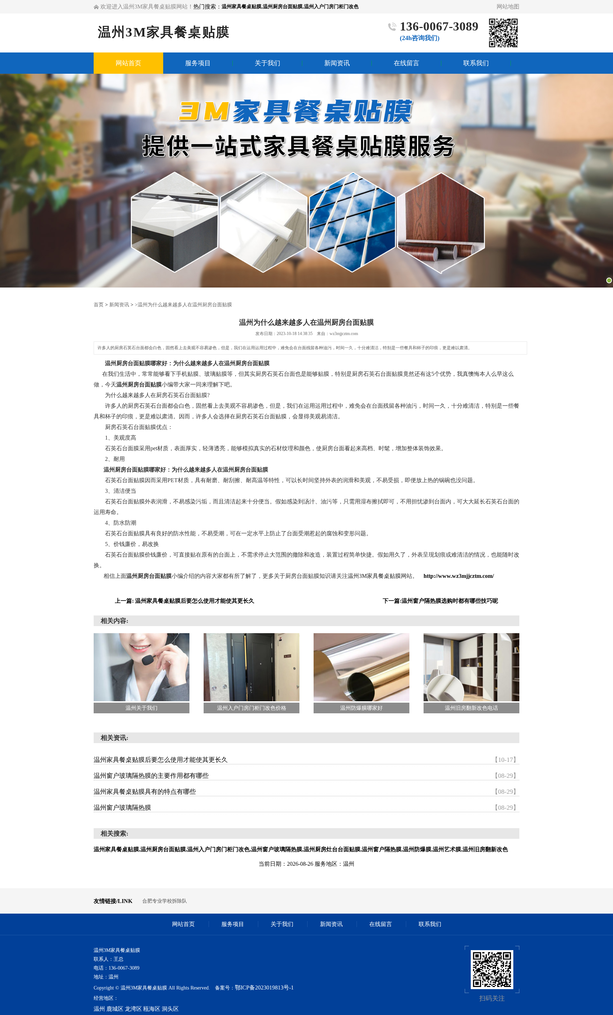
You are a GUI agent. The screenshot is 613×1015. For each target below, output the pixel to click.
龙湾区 (133, 1009)
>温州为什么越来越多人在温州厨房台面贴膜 (183, 304)
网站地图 (508, 7)
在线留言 (380, 924)
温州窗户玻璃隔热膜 (306, 807)
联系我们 (430, 924)
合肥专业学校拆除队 (164, 901)
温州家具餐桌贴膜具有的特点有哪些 (306, 791)
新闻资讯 (119, 304)
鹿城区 (114, 1009)
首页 (99, 304)
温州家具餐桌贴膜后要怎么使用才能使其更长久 (306, 759)
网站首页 (183, 924)
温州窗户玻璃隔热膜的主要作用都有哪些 (306, 775)
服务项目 (232, 924)
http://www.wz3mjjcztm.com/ (459, 576)
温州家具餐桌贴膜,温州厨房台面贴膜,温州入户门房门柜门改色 (290, 6)
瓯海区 (151, 1009)
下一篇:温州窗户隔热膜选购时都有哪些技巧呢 (440, 601)
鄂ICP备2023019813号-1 (264, 988)
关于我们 (282, 924)
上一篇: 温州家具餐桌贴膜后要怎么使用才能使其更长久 (184, 601)
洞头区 (170, 1009)
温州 (99, 1009)
